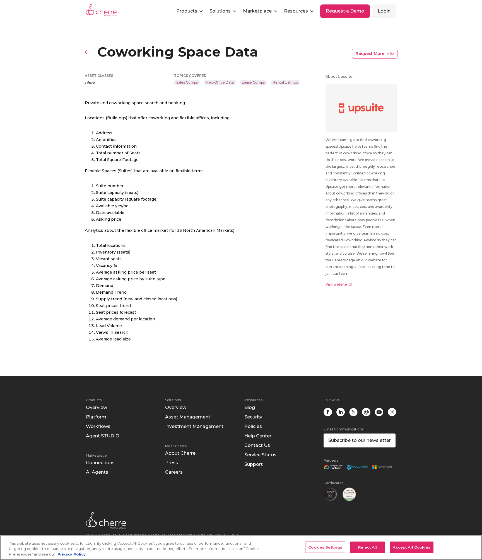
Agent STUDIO (102, 436)
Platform (96, 417)
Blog (249, 407)
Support (253, 464)
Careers (174, 472)
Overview (96, 407)
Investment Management (194, 426)
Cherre (106, 10)
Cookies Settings (325, 547)
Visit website (336, 284)
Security (253, 417)
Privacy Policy (71, 554)
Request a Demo (345, 11)
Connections (100, 462)
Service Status (260, 454)
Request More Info (375, 53)
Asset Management (187, 417)
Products (94, 400)
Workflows (98, 426)
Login (384, 11)
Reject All (367, 547)
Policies (253, 426)
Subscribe (359, 440)
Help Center (257, 436)
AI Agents (97, 472)
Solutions (173, 400)
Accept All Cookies (411, 547)
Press (171, 462)
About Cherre (180, 453)
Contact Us (257, 445)
